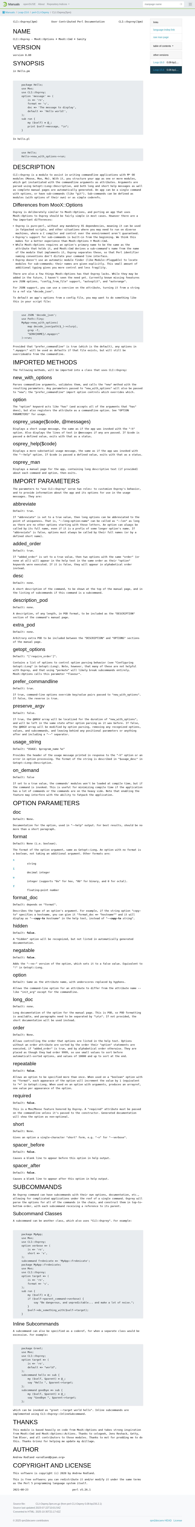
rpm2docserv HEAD (161, 1520)
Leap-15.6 (23, 12)
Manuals (10, 12)
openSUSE (29, 4)
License (178, 1520)
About (41, 4)
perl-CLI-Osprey (40, 12)
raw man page (161, 37)
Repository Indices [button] (57, 4)
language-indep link (164, 29)
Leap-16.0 (158, 62)
